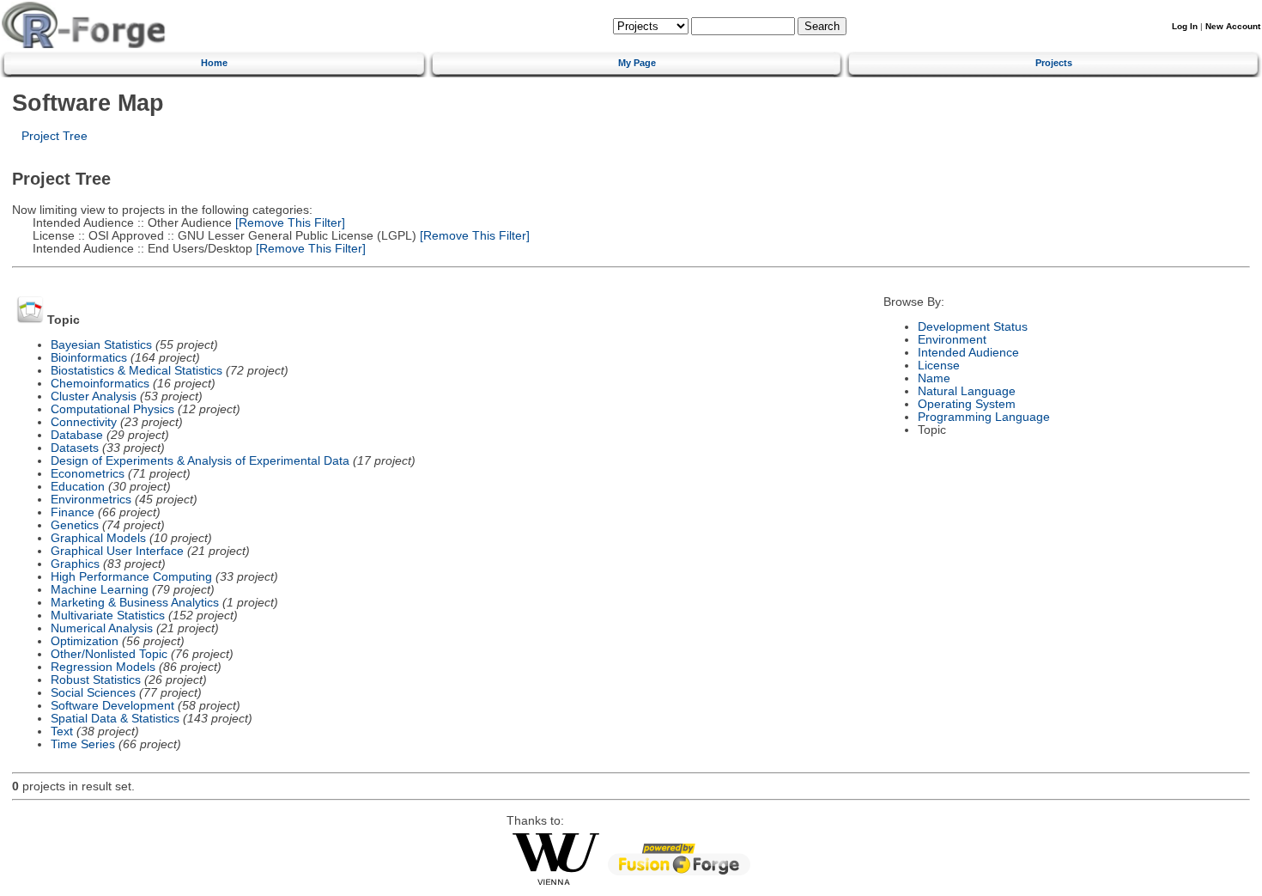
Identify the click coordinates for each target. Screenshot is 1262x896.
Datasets (75, 448)
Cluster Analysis (94, 396)
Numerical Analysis (102, 628)
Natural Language (967, 391)
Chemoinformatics (100, 383)
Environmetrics (91, 499)
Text (62, 731)
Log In (1185, 26)
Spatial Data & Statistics (115, 718)
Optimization (84, 641)
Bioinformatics (89, 357)
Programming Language (984, 417)
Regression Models (103, 667)
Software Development (112, 705)
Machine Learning (100, 589)
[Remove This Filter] (288, 222)
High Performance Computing (131, 576)
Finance (72, 512)
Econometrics (87, 473)
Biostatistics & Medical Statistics (136, 370)
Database (77, 435)
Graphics (75, 564)
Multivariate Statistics (108, 615)
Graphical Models (98, 538)
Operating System (967, 404)
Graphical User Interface (117, 551)
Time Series (83, 744)
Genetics (75, 525)
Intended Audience (968, 352)
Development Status (973, 326)
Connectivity (84, 422)
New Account (1232, 26)
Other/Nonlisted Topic (109, 654)
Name (934, 378)
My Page (637, 63)
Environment (952, 339)
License (939, 365)
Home (214, 63)
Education (78, 486)
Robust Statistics (96, 680)
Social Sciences (93, 692)
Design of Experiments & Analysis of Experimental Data (200, 460)
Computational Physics (112, 409)
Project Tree (54, 136)
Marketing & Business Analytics (135, 602)
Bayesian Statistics (101, 344)
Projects (1053, 63)
